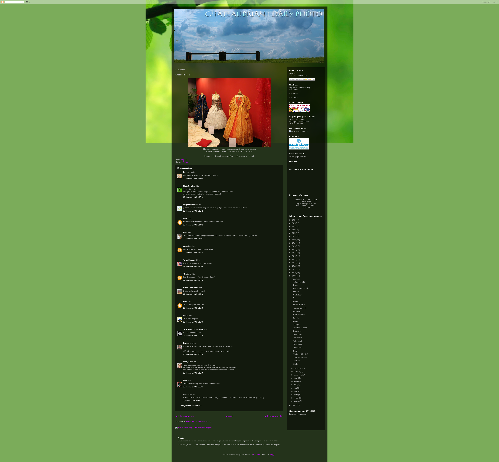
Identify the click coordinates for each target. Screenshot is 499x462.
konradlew (257, 454)
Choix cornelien (299, 315)
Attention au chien (300, 328)
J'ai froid (296, 361)
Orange (185, 162)
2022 (294, 233)
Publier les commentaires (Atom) (198, 421)
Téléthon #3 (297, 341)
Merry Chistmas (299, 305)
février (296, 398)
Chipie (185, 315)
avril (296, 391)
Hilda (185, 232)
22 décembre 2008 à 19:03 (193, 322)
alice (185, 218)
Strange (296, 325)
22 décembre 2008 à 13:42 (193, 211)
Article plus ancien (273, 416)
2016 (294, 253)
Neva (185, 380)
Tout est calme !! (299, 308)
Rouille (295, 351)
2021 (294, 236)
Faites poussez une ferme (299, 122)
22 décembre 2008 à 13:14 (193, 197)
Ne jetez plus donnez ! (297, 120)
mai (295, 388)
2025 (294, 223)
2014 (294, 259)
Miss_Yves (187, 362)
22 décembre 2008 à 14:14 (193, 253)
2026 (294, 220)
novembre (298, 368)
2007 (294, 405)
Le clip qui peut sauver (297, 157)
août (296, 378)
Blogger (272, 454)
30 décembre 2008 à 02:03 (193, 387)
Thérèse (186, 274)
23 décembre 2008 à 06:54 (193, 354)
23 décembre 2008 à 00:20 (193, 336)
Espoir (295, 285)
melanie (186, 246)
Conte (295, 301)
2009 (294, 276)
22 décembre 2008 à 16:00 (193, 266)
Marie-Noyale (188, 186)
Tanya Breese (188, 260)
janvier (296, 401)
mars (296, 395)
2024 (294, 226)
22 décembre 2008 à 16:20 (193, 280)
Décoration (297, 331)
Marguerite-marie (190, 205)
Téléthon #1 (297, 348)
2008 (294, 279)
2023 (294, 230)
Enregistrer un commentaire (191, 406)
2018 (294, 246)
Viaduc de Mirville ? (300, 354)
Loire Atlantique (310, 206)
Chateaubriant (306, 202)
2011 (294, 269)
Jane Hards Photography (193, 329)
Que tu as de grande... (301, 288)
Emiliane (186, 172)
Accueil (229, 416)
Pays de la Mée (310, 204)
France (307, 208)
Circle (295, 364)
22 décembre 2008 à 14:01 (193, 225)
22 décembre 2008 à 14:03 (193, 239)
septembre (298, 375)
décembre (298, 282)
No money (297, 311)
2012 (294, 266)
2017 (294, 250)
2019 (294, 243)
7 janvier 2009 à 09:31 (191, 401)
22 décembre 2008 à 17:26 (193, 294)
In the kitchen (294, 90)
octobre (297, 371)
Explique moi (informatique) (299, 88)
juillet (296, 381)
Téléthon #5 (297, 334)
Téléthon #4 (297, 338)
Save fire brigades (300, 357)
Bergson (186, 343)
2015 (294, 256)
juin (295, 385)
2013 (294, 263)
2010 (294, 273)
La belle (296, 318)
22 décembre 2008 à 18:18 (193, 308)
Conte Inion (297, 295)
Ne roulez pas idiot (296, 124)
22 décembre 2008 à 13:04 (193, 179)
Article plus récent (184, 416)
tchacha (296, 292)
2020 (294, 240)
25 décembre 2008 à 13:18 (193, 373)
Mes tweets (293, 94)
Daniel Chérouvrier (191, 288)
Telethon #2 (297, 344)
